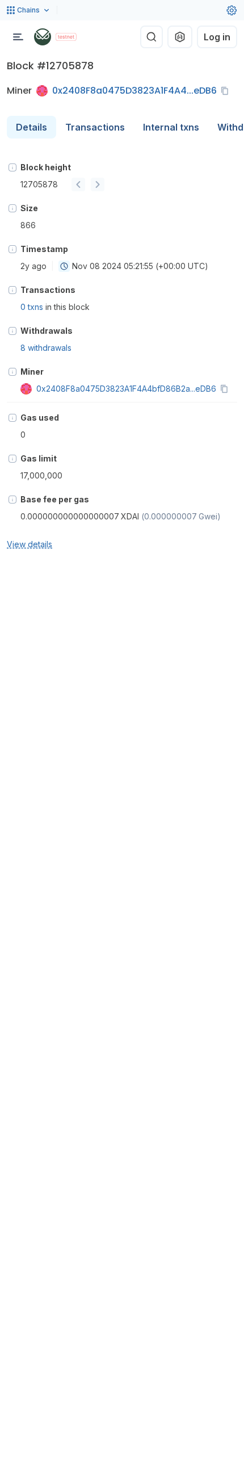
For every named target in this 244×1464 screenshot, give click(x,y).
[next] (97, 184)
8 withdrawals (45, 348)
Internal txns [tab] (171, 127)
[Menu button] (18, 37)
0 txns (31, 307)
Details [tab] (31, 127)
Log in (217, 37)
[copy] (227, 91)
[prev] (78, 184)
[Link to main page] (42, 36)
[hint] (12, 167)
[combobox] (64, 266)
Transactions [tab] (95, 127)
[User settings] (231, 10)
